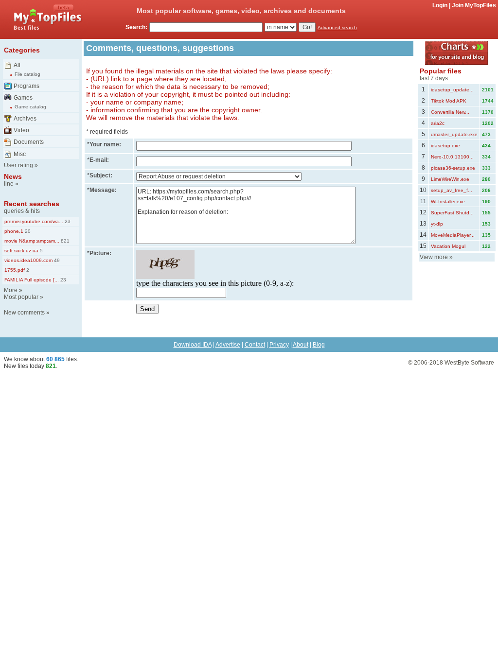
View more (434, 257)
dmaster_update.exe (454, 134)
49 (56, 260)
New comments (24, 312)
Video (21, 130)
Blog (319, 344)
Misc (20, 154)
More (11, 290)
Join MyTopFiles (474, 5)
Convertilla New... (450, 112)
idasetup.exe (445, 145)
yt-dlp (437, 224)
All (17, 65)
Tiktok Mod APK (448, 101)
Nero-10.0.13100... (452, 156)
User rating (18, 165)
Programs (26, 86)
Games (23, 97)
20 (27, 231)
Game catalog (30, 106)
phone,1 (13, 231)
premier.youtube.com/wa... (33, 221)
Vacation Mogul (448, 246)
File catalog (27, 74)
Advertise (227, 344)
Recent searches (31, 204)
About (300, 344)
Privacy (279, 344)
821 (64, 241)
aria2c (438, 123)
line (9, 183)
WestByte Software (469, 362)
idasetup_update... (452, 89)
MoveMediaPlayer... (453, 235)
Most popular (21, 297)
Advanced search (337, 27)
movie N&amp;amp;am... (31, 241)
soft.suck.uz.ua (21, 250)
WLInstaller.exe (448, 201)
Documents (29, 142)
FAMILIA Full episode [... (31, 279)
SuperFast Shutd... (452, 212)
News (13, 176)
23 (67, 221)
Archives (25, 118)
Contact (255, 344)
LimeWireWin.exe (450, 179)
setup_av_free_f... (451, 190)
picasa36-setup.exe (453, 168)
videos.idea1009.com (28, 260)
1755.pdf (14, 270)
